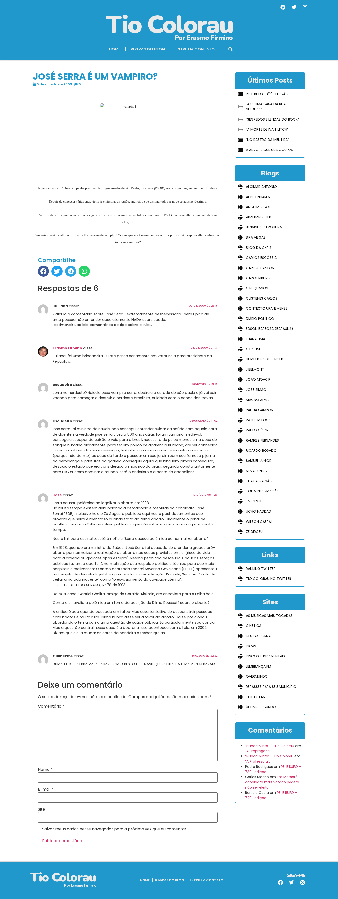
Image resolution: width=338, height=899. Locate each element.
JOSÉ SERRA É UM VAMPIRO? (95, 76)
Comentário (51, 706)
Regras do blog (148, 49)
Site (41, 809)
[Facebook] (283, 7)
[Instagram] (305, 7)
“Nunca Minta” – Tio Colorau (269, 756)
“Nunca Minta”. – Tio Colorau (269, 745)
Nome (45, 770)
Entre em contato (195, 49)
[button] (230, 49)
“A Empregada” (258, 751)
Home (114, 49)
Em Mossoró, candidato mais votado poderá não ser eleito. (272, 782)
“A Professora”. (257, 761)
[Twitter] (294, 7)
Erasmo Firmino (67, 348)
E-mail (45, 789)
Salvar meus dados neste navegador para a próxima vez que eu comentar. (114, 829)
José (57, 495)
